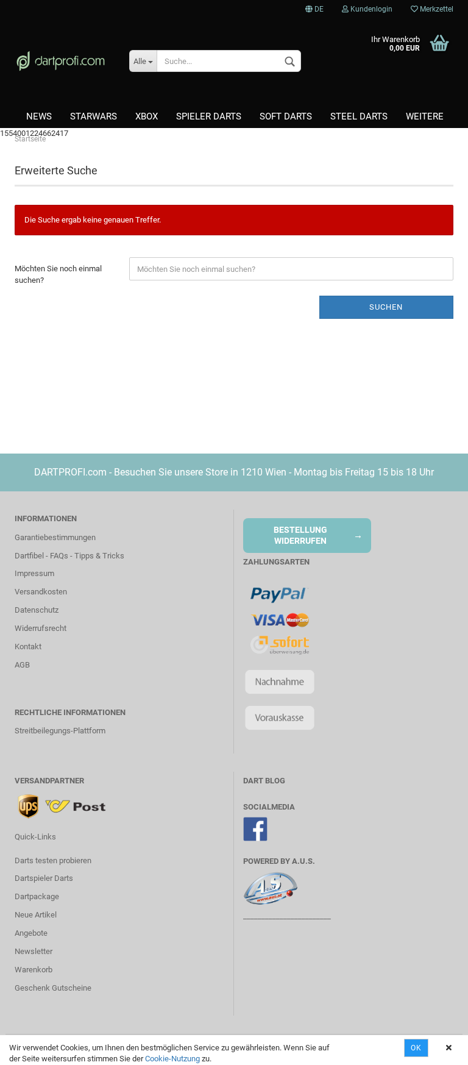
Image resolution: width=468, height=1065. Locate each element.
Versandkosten (41, 591)
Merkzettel (435, 9)
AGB (22, 664)
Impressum (34, 573)
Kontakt (28, 646)
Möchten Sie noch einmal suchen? (58, 274)
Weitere (425, 116)
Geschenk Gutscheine (53, 987)
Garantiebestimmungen (55, 537)
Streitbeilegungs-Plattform (60, 730)
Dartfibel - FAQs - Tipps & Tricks (69, 555)
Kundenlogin (370, 9)
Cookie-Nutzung (172, 1058)
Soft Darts (286, 116)
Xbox (146, 116)
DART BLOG (264, 780)
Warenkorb (33, 969)
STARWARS (93, 116)
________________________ (287, 916)
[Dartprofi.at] (63, 61)
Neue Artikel (36, 914)
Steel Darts (359, 116)
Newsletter (33, 951)
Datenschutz (36, 609)
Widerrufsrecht (40, 628)
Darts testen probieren (53, 860)
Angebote (31, 933)
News (39, 116)
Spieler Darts (208, 116)
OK (416, 1048)
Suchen (386, 307)
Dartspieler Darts (44, 878)
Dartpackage (37, 896)
